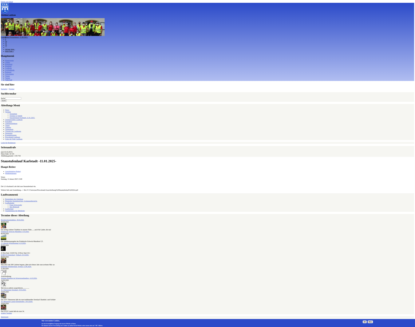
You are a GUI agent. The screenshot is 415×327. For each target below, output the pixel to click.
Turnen (7, 78)
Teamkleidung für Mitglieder (15, 211)
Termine (11, 89)
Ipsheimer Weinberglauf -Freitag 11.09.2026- (16, 267)
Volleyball (8, 80)
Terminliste (13, 114)
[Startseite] (5, 13)
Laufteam (8, 68)
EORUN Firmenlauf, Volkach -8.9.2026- (15, 255)
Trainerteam (9, 129)
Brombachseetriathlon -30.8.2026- (12, 220)
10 (6, 42)
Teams (7, 125)
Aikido (7, 62)
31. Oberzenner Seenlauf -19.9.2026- (13, 290)
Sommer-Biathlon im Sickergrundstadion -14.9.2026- (19, 278)
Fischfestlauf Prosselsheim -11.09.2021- (14, 37)
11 (6, 43)
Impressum (4, 317)
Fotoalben (8, 122)
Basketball (8, 64)
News (7, 110)
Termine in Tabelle (16, 116)
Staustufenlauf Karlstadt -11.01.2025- (22, 118)
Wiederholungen (10, 173)
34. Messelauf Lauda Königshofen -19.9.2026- (17, 301)
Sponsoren (8, 133)
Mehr (370, 322)
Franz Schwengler (16, 205)
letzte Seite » (9, 51)
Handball (8, 66)
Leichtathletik (9, 70)
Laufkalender (9, 203)
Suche (3, 98)
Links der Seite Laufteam (13, 139)
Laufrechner (9, 209)
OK (365, 322)
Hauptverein (9, 60)
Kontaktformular (11, 135)
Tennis (7, 76)
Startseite (4, 89)
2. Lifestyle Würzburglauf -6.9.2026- (13, 243)
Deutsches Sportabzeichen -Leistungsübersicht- (21, 201)
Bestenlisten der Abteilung (14, 199)
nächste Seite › (10, 49)
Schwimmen (9, 74)
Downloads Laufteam (12, 137)
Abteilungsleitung (11, 123)
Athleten (8, 127)
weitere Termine (6, 313)
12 (6, 45)
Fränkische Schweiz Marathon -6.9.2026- (15, 232)
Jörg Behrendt (14, 207)
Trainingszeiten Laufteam (13, 120)
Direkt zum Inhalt (7, 2)
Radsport (8, 72)
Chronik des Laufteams (13, 131)
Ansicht (13, 171)
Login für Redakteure (8, 143)
